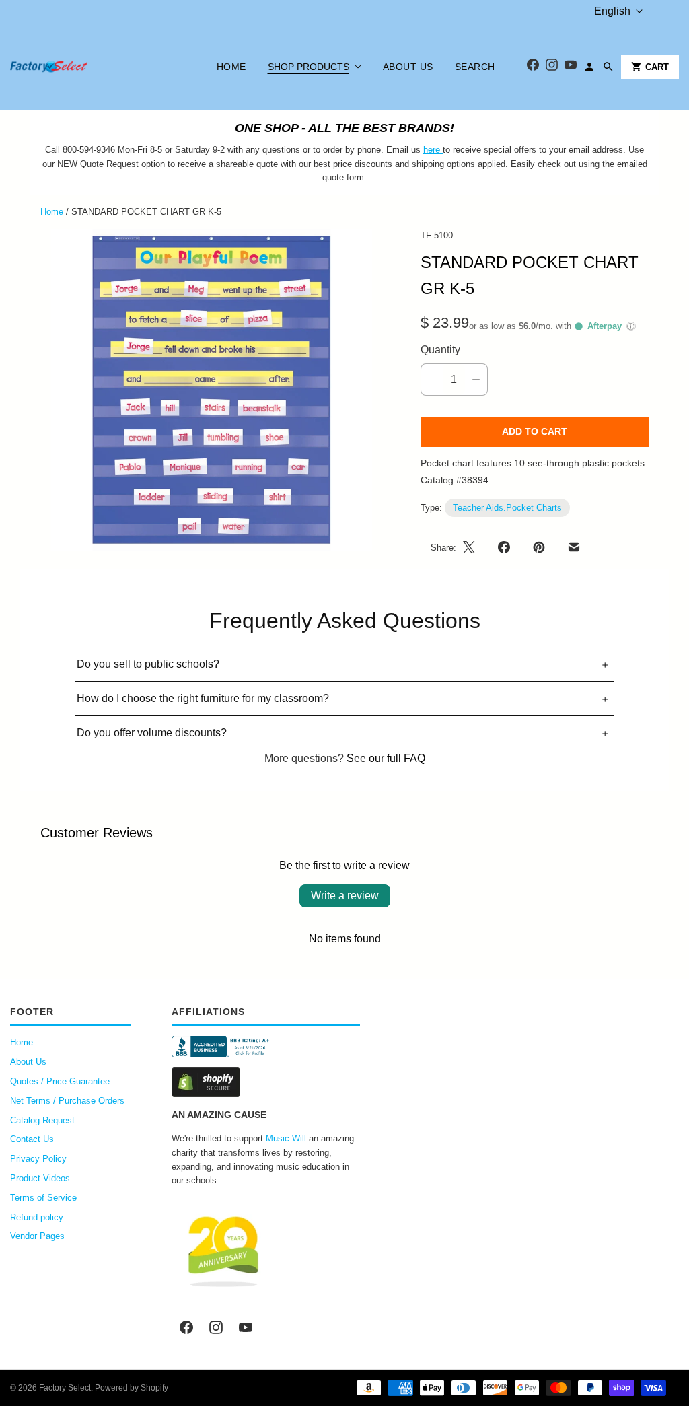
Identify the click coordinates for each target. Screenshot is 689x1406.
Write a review (345, 895)
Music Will (286, 1138)
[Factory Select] (89, 66)
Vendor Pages (37, 1236)
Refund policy (36, 1217)
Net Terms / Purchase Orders (67, 1101)
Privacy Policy (38, 1159)
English (612, 11)
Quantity (440, 349)
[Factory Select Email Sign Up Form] (441, 150)
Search (475, 66)
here (431, 150)
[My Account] (589, 66)
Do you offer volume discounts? (152, 732)
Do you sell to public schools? (148, 664)
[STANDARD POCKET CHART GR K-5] (211, 390)
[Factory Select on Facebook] (186, 1327)
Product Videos (40, 1178)
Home (231, 66)
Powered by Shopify (131, 1388)
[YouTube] (571, 67)
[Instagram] (552, 67)
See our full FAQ (386, 758)
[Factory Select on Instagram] (216, 1327)
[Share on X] (473, 547)
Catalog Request (42, 1120)
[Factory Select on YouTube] (245, 1327)
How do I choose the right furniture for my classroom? (203, 698)
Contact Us (32, 1139)
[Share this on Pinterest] (539, 547)
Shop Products (308, 66)
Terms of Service (43, 1198)
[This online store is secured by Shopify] (266, 1082)
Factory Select (65, 1388)
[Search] (608, 66)
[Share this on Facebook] (504, 547)
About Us (408, 66)
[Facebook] (533, 67)
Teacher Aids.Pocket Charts (507, 508)
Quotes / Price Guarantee (60, 1081)
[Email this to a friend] (574, 547)
